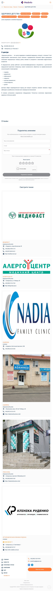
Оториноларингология (24, 16)
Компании (21, 7)
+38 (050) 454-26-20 (9, 46)
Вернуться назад (8, 7)
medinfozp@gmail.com (35, 561)
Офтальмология (35, 16)
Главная (15, 7)
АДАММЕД (6, 405)
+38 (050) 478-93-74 (10, 248)
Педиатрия (44, 16)
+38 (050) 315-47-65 (10, 283)
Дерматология (36, 13)
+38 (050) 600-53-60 (10, 478)
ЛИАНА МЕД (6, 472)
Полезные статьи (9, 565)
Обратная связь (40, 569)
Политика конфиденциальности (26, 584)
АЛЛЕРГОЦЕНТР (7, 276)
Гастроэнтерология (26, 13)
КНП (5, 570)
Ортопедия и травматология (9, 16)
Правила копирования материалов (26, 588)
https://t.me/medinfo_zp (27, 136)
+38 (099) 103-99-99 (35, 558)
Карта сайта (26, 580)
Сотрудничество (26, 582)
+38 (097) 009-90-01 (10, 251)
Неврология (45, 13)
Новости (6, 562)
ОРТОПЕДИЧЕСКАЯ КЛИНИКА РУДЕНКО (14, 537)
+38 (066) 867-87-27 (10, 547)
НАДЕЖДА (6, 342)
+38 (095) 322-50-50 (10, 348)
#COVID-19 (6, 575)
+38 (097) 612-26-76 (10, 411)
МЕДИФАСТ (6, 242)
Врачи (5, 573)
